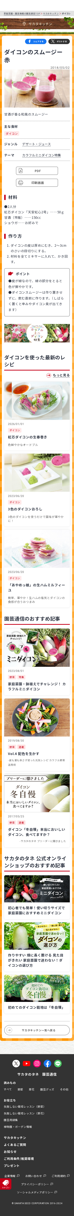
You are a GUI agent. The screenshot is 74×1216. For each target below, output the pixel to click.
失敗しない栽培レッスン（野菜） (25, 1106)
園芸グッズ (47, 1089)
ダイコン (12, 133)
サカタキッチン (51, 13)
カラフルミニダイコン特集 (41, 155)
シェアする (38, 41)
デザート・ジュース (36, 144)
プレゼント (12, 1165)
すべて (8, 1089)
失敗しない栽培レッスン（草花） (25, 1113)
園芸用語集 (11, 1120)
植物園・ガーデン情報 (18, 1127)
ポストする (62, 41)
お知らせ (10, 1151)
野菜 (20, 1089)
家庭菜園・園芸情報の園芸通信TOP (22, 13)
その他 (64, 1089)
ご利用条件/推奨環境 (19, 1158)
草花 (32, 1089)
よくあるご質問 (15, 1144)
